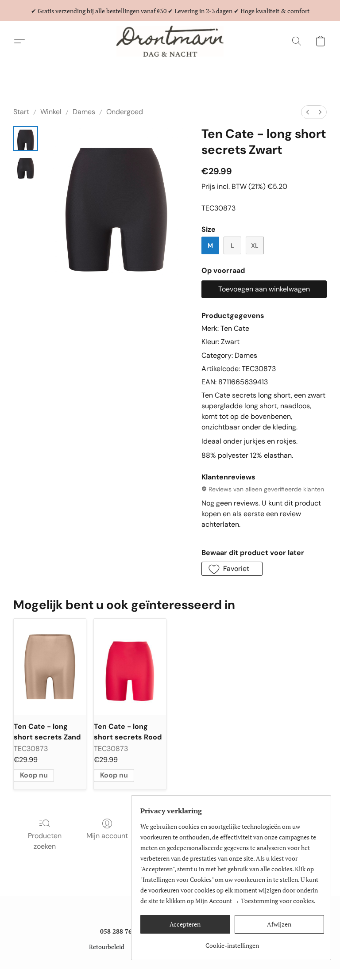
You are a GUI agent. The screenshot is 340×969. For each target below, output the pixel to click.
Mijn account (107, 835)
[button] (169, 41)
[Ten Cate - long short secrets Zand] (50, 667)
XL (255, 245)
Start (21, 111)
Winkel (51, 111)
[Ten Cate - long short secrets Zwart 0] (25, 138)
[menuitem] (307, 112)
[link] (232, 942)
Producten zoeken (45, 841)
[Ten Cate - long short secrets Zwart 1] (25, 166)
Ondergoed (124, 111)
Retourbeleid (106, 946)
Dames (84, 111)
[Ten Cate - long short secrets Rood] (130, 667)
